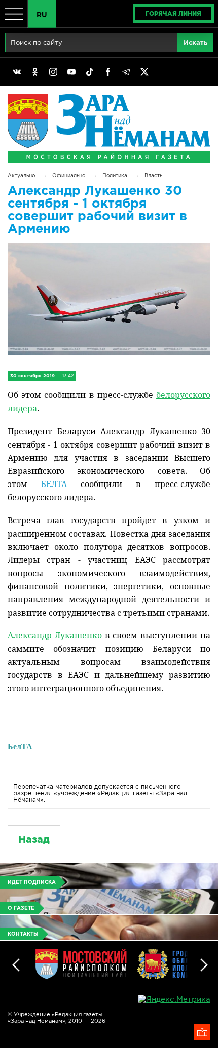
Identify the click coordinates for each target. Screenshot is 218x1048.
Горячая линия (173, 13)
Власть (153, 175)
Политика (114, 175)
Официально (68, 175)
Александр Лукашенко (55, 635)
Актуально (21, 175)
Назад (34, 839)
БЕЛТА (54, 484)
